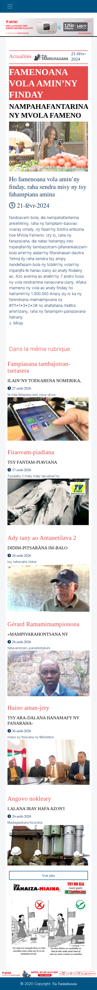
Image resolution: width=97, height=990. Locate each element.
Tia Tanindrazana (64, 983)
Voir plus (48, 875)
